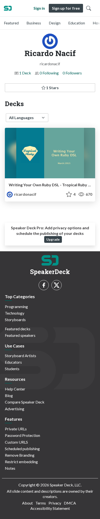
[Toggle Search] (88, 8)
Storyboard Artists (20, 355)
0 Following (49, 73)
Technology (14, 313)
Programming (16, 306)
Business (33, 23)
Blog (9, 395)
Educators (13, 362)
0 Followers (72, 73)
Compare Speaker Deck (24, 402)
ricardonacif (24, 194)
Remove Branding (19, 455)
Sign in (39, 8)
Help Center (15, 389)
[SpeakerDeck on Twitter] (56, 285)
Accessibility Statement (50, 508)
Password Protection (22, 435)
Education (76, 23)
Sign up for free (66, 8)
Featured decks (17, 328)
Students (12, 368)
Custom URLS (16, 442)
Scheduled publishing (22, 448)
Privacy (55, 503)
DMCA (70, 503)
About (27, 503)
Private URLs (16, 428)
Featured (11, 23)
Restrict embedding (21, 461)
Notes (10, 468)
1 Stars (52, 87)
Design (54, 23)
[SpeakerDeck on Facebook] (44, 285)
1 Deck (25, 73)
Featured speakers (20, 335)
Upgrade (53, 239)
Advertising (14, 408)
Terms (40, 503)
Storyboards (15, 319)
